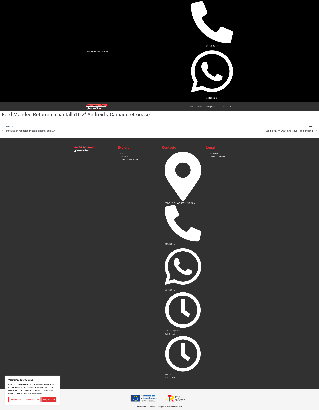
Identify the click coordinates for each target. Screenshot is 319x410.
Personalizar (16, 400)
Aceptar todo (49, 400)
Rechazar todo (32, 400)
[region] (32, 390)
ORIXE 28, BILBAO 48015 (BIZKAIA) (97, 51)
